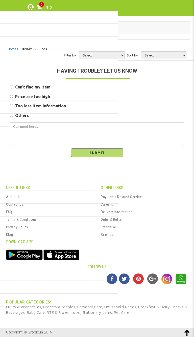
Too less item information (39, 106)
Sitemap (107, 235)
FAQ (9, 212)
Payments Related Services (122, 197)
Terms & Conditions (21, 220)
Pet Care (121, 312)
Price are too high (31, 96)
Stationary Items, (98, 312)
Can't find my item (32, 87)
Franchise (108, 227)
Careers (107, 204)
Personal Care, (90, 307)
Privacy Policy (17, 227)
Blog (9, 235)
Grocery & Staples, (60, 307)
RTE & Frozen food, (64, 312)
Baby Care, (37, 312)
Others (21, 115)
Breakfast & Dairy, (154, 307)
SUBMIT (97, 153)
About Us (13, 197)
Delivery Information (117, 212)
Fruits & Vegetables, (24, 307)
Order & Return (112, 220)
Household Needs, (121, 307)
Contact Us (14, 204)
